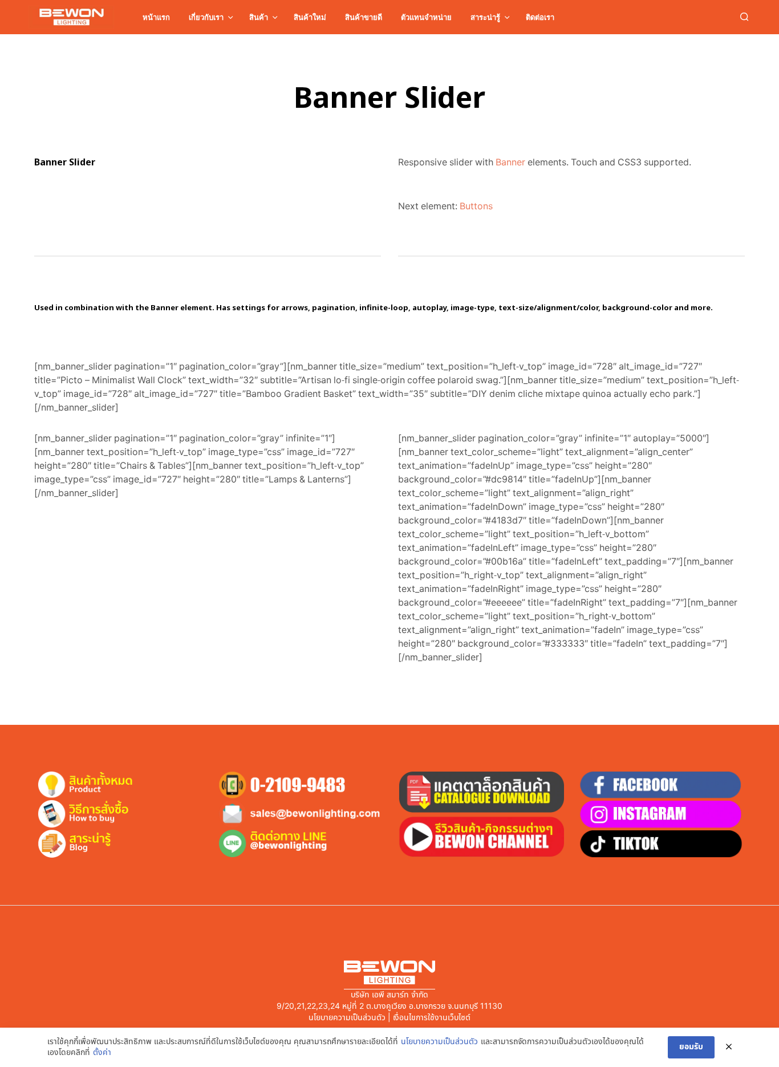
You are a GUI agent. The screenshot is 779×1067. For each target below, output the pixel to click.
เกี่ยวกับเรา (206, 17)
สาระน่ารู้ (485, 17)
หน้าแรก (156, 17)
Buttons (476, 206)
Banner (510, 162)
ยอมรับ (691, 1047)
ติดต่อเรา (540, 17)
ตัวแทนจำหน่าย (426, 17)
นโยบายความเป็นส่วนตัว (439, 1042)
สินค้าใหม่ (310, 17)
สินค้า (258, 17)
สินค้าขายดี (363, 17)
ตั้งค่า (102, 1052)
